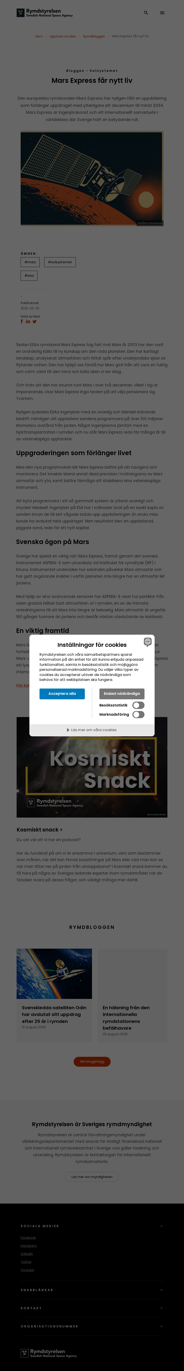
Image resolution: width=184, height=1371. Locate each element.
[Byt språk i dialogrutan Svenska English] (147, 642)
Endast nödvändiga (122, 693)
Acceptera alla (62, 693)
